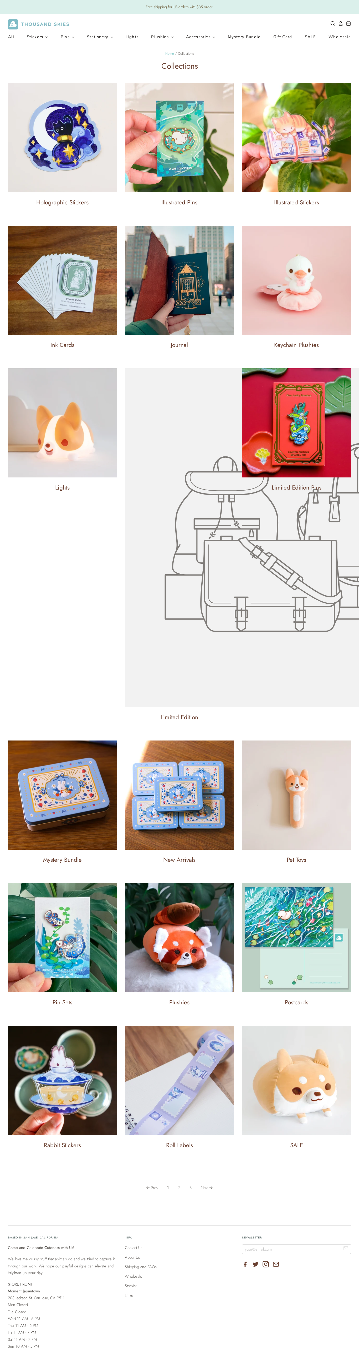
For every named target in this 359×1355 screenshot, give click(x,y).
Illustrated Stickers (296, 202)
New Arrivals (179, 859)
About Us (132, 1257)
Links (129, 1295)
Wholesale (340, 36)
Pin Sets (62, 1002)
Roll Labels (179, 1145)
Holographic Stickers (62, 202)
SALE (310, 36)
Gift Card (282, 36)
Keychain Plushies (296, 345)
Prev (154, 1188)
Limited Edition (179, 717)
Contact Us (133, 1248)
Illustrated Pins (179, 202)
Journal (179, 345)
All (11, 36)
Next (204, 1188)
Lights (132, 36)
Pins (66, 36)
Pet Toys (296, 859)
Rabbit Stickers (62, 1145)
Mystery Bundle (244, 36)
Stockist (130, 1286)
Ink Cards (62, 345)
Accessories (199, 36)
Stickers (36, 36)
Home (169, 53)
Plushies (160, 36)
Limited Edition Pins (296, 487)
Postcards (296, 1002)
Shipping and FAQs (141, 1267)
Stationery (98, 36)
